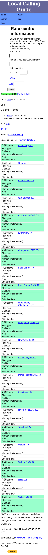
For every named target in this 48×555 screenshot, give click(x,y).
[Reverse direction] (26, 140)
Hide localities (16, 68)
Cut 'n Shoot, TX (26, 198)
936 (7, 124)
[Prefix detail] (23, 94)
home (3, 15)
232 (7, 129)
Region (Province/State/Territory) (24, 60)
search (4, 19)
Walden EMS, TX (26, 462)
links (3, 23)
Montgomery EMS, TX (28, 322)
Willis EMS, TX (25, 497)
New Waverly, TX (26, 340)
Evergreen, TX (25, 233)
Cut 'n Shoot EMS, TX (28, 215)
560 (9, 99)
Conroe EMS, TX (26, 180)
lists (19, 19)
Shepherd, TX (24, 427)
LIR (11, 83)
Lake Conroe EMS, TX (29, 285)
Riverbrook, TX (25, 392)
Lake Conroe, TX (26, 268)
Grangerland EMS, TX (28, 250)
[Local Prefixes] (15, 135)
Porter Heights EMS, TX (29, 375)
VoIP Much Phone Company (28, 538)
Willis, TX (22, 480)
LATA (12, 78)
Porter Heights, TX (27, 357)
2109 (9, 115)
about (20, 15)
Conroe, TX (23, 163)
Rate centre (14, 52)
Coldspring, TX (25, 145)
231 (3, 129)
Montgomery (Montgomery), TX (26, 304)
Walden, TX (23, 445)
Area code (14, 72)
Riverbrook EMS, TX (28, 410)
